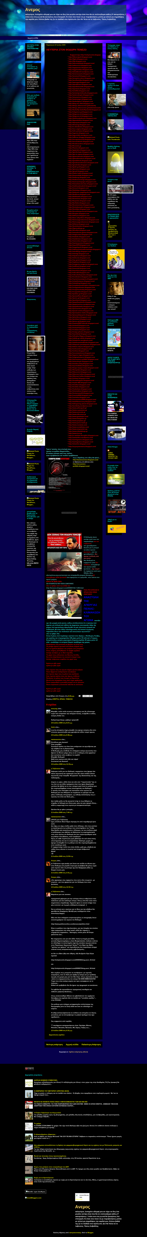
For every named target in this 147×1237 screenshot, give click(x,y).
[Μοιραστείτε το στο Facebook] (90, 696)
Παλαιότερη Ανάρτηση (91, 1045)
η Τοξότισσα (55, 768)
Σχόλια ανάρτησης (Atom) (78, 1052)
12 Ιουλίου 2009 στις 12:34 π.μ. (62, 887)
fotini (53, 727)
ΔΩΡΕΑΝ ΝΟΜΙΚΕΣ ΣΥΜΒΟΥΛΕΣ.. (46, 1080)
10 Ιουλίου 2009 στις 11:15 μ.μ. (62, 764)
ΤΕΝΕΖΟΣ (69, 699)
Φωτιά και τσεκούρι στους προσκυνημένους (50, 1156)
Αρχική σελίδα (33, 38)
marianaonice (56, 739)
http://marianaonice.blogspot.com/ (85, 460)
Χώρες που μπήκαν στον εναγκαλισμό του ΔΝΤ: (51, 1167)
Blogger (90, 1232)
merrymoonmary (75, 1232)
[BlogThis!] (85, 696)
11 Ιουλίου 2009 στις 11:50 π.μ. (62, 856)
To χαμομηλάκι (112, 225)
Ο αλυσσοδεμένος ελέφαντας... (45, 1134)
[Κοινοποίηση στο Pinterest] (92, 696)
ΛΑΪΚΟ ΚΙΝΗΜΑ (111, 453)
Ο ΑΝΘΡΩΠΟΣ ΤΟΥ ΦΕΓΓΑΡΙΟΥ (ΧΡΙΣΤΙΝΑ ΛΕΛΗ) (51, 1091)
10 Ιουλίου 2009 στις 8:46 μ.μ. (62, 735)
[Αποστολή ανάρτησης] (79, 696)
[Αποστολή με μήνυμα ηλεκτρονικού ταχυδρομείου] (83, 696)
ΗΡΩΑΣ (62, 699)
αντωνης (54, 708)
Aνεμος (32, 9)
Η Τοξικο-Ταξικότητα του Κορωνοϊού (47, 1113)
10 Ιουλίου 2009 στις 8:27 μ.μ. (62, 723)
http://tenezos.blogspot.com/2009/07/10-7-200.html (65, 588)
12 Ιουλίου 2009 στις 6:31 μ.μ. (62, 1030)
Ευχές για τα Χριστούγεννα (43, 1178)
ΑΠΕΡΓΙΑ (55, 699)
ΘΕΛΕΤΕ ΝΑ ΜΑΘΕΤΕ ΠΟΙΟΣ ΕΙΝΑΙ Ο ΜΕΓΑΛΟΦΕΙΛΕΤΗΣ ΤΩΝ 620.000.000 (60, 1102)
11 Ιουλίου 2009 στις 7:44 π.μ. (62, 812)
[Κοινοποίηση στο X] (88, 696)
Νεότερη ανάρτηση (54, 1045)
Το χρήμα (37, 1123)
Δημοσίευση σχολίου (56, 1035)
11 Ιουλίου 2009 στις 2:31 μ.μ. (61, 873)
